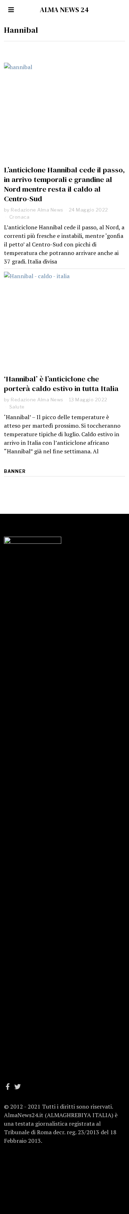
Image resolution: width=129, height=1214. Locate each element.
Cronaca (19, 217)
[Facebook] (7, 1086)
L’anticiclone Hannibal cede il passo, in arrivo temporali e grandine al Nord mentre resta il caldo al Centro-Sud (64, 184)
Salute (17, 407)
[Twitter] (18, 1086)
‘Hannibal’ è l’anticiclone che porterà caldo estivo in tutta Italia (61, 384)
